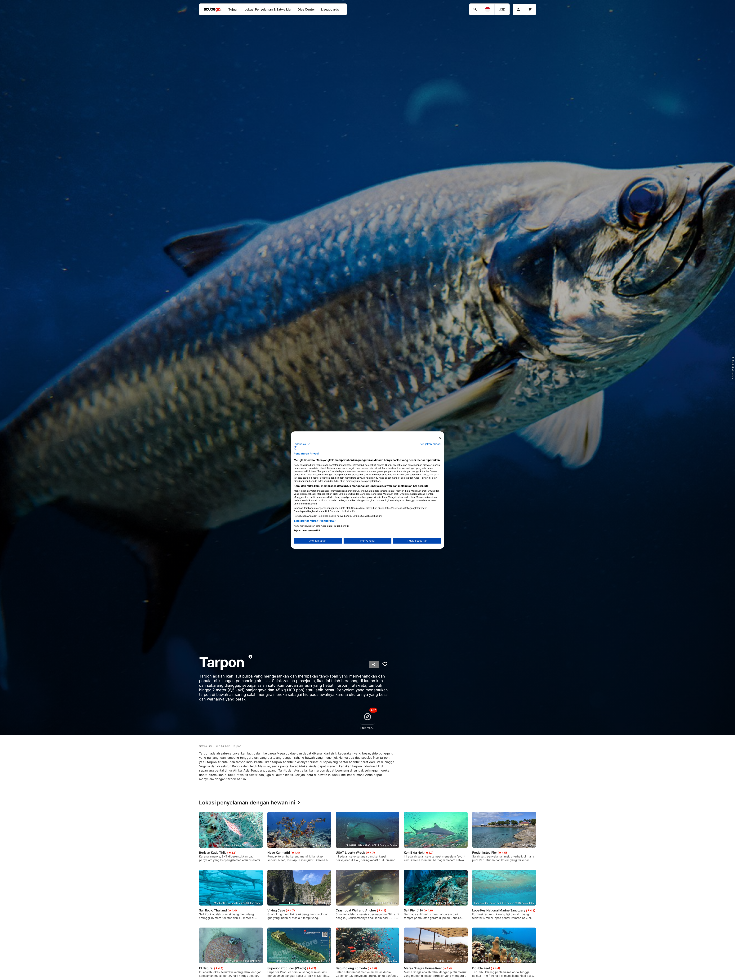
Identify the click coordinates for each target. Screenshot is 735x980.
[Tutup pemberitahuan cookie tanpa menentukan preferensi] (439, 438)
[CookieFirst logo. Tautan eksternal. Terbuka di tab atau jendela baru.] (295, 448)
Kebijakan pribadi (430, 443)
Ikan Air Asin (222, 746)
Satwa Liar (205, 746)
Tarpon (236, 746)
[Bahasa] (487, 9)
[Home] (212, 9)
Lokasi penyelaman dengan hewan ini (247, 803)
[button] (302, 444)
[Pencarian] (475, 9)
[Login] (518, 9)
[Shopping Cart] (530, 9)
